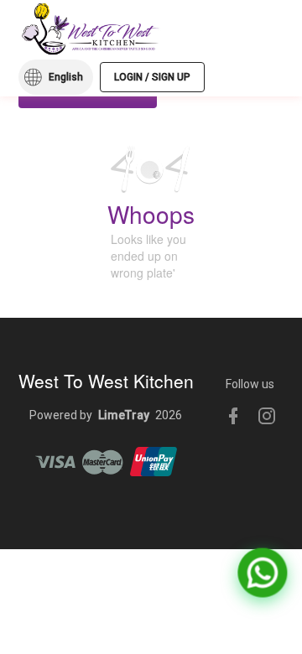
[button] (55, 77)
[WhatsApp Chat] (262, 572)
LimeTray (123, 415)
